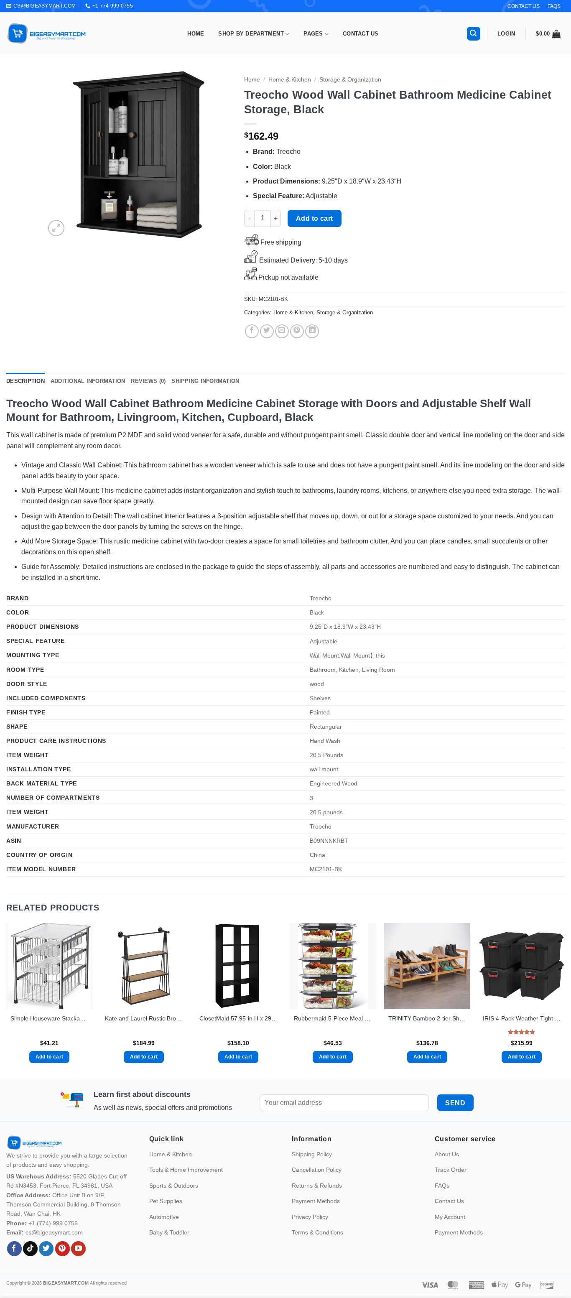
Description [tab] (25, 381)
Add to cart (314, 218)
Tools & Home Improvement (186, 1236)
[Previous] (59, 154)
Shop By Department (251, 34)
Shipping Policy (312, 1220)
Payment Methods (316, 1267)
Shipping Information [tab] (205, 381)
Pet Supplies (165, 1267)
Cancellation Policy (317, 1236)
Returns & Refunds (317, 1251)
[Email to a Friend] (282, 331)
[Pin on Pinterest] (297, 331)
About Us (447, 1220)
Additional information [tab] (88, 381)
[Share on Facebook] (252, 331)
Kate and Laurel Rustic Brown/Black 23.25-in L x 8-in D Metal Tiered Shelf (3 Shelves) (144, 1018)
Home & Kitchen (289, 80)
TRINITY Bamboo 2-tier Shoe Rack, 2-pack (427, 1018)
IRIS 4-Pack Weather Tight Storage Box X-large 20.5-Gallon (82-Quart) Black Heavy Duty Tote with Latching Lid (522, 1018)
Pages (313, 34)
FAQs (554, 6)
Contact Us (361, 34)
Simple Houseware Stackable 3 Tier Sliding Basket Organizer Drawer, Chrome (49, 1018)
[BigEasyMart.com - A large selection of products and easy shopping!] (46, 33)
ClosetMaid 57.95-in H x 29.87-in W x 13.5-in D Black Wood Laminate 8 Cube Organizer (238, 1018)
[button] (473, 34)
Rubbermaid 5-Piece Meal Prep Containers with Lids (333, 1018)
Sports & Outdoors (173, 1251)
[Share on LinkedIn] (312, 331)
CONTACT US (523, 6)
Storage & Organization (350, 80)
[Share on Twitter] (267, 331)
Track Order (450, 1236)
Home (195, 34)
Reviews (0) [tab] (148, 381)
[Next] (217, 154)
